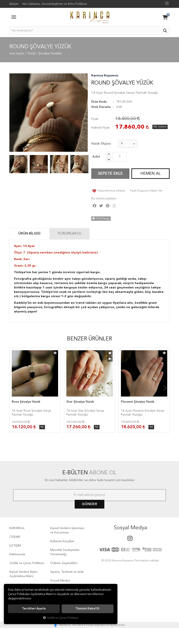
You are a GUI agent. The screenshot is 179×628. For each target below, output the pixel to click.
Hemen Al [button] (151, 174)
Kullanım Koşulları (62, 541)
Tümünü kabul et (88, 608)
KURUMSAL (17, 528)
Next (81, 112)
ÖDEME (14, 536)
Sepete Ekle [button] (110, 174)
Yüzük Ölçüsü (101, 143)
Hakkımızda (17, 554)
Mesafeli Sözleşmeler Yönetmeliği (65, 552)
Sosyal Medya (60, 580)
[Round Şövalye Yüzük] (48, 112)
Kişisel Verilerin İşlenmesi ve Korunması (67, 530)
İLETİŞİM (15, 545)
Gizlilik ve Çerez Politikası (26, 563)
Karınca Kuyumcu (104, 75)
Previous (16, 112)
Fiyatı (94, 119)
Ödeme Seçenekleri (63, 563)
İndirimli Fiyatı (100, 127)
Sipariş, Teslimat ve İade (67, 571)
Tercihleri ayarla (34, 608)
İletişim (14, 3)
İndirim (162, 127)
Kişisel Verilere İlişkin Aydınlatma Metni (23, 574)
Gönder (89, 504)
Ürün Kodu (99, 101)
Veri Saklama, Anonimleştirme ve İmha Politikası (54, 3)
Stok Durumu (101, 107)
